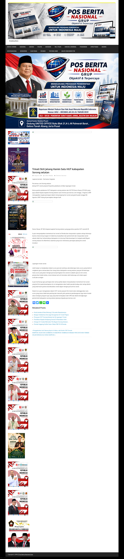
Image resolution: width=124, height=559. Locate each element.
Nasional (23, 47)
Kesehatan (23, 51)
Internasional (12, 51)
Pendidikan (83, 47)
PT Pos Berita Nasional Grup (25, 554)
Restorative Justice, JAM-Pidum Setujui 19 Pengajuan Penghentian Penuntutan (39, 41)
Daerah (31, 47)
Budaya (104, 47)
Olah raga (33, 51)
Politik (39, 47)
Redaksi (43, 51)
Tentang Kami (53, 51)
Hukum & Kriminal (70, 47)
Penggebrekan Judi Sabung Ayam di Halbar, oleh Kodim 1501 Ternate (52, 330)
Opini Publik (94, 47)
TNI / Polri (58, 47)
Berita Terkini (11, 47)
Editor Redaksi (49, 175)
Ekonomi (48, 47)
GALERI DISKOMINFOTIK (68, 51)
